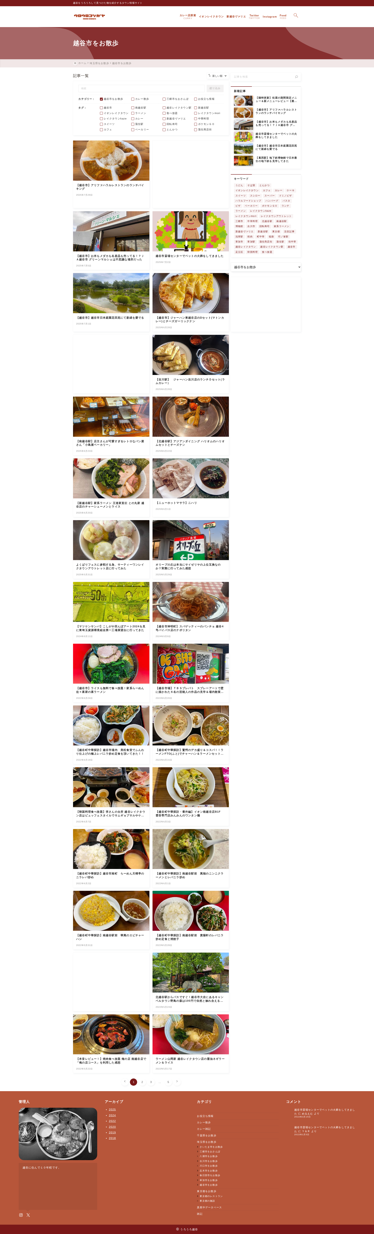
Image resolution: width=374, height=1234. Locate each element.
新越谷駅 (263, 231)
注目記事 (289, 231)
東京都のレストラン (211, 1196)
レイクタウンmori (246, 216)
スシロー (255, 195)
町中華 (261, 236)
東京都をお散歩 (206, 1191)
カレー (279, 190)
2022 (112, 1121)
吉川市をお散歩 (209, 1161)
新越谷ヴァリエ (244, 231)
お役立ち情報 (205, 1116)
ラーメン (241, 211)
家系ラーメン (281, 226)
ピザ (238, 206)
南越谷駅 (281, 221)
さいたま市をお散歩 (211, 1147)
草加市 (239, 241)
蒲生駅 (280, 241)
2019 (112, 1132)
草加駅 (251, 241)
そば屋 (251, 185)
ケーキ (291, 190)
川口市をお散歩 (209, 1165)
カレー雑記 (204, 1128)
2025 (112, 1109)
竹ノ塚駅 (283, 236)
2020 (112, 1126)
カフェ (267, 190)
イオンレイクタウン (247, 190)
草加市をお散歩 (209, 1180)
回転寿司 (264, 226)
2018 (112, 1138)
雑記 (199, 1213)
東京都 (276, 231)
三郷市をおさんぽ (210, 1151)
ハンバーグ (272, 201)
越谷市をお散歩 (209, 1185)
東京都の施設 (207, 1201)
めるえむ (307, 1113)
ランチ (285, 206)
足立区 (239, 252)
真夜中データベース (209, 1207)
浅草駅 (239, 236)
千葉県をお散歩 (206, 1135)
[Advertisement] (191, 174)
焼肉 (249, 236)
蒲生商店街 (265, 241)
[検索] (296, 76)
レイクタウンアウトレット (276, 216)
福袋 (271, 236)
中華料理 (252, 221)
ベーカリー (251, 206)
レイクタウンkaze (261, 211)
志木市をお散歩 (209, 1170)
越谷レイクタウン (246, 247)
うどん (239, 185)
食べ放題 (267, 252)
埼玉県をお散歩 (206, 1141)
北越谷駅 (267, 221)
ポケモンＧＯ (269, 206)
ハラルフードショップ (248, 201)
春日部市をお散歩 (210, 1175)
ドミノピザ (285, 195)
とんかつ (264, 185)
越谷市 (291, 247)
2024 (112, 1115)
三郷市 (239, 221)
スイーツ (241, 195)
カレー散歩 (204, 1122)
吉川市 (251, 226)
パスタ (286, 201)
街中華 (292, 241)
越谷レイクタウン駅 (271, 247)
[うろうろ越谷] (89, 16)
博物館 (239, 226)
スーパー (270, 195)
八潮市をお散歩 (209, 1156)
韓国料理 (252, 252)
